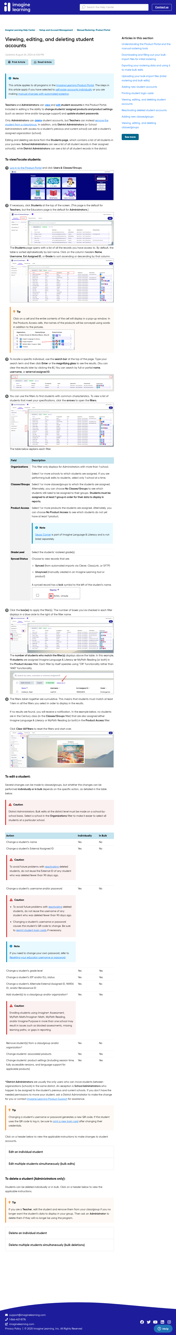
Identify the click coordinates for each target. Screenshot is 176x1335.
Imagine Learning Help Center (20, 30)
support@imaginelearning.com (27, 1314)
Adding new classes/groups (138, 116)
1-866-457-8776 (17, 1319)
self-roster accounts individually (74, 89)
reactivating (52, 866)
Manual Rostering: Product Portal (93, 30)
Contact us (161, 7)
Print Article (18, 62)
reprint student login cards (31, 930)
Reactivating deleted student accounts (144, 110)
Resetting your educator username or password (37, 957)
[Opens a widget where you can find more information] (163, 1329)
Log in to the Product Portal (26, 167)
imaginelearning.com (21, 1324)
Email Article (45, 62)
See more (130, 136)
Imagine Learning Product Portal (75, 85)
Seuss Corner (43, 534)
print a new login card (65, 1121)
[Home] (17, 7)
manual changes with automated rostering (43, 93)
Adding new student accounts (139, 86)
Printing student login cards (138, 93)
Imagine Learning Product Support (47, 1098)
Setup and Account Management (56, 30)
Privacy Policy (13, 1328)
